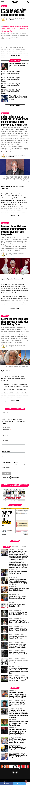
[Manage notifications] (26, 781)
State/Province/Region (19, 456)
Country (16, 462)
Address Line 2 (6, 451)
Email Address (6, 430)
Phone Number (6, 467)
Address (4, 446)
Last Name (5, 440)
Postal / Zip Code (6, 462)
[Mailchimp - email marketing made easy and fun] (11, 479)
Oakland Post (11, 19)
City (3, 456)
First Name (5, 435)
